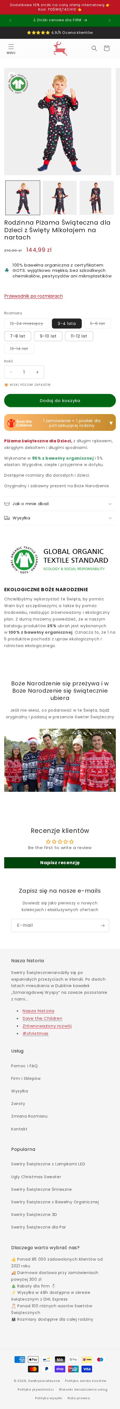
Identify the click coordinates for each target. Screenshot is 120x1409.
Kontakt (19, 1129)
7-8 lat (17, 336)
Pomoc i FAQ (24, 1066)
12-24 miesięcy (29, 324)
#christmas (36, 1033)
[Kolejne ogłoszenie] (110, 20)
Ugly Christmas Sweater (36, 1177)
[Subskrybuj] (102, 925)
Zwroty (18, 1103)
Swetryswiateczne (44, 1381)
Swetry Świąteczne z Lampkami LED (48, 1164)
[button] (11, 48)
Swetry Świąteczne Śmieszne (41, 1189)
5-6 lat (100, 324)
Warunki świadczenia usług (83, 1389)
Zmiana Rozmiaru (29, 1116)
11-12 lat (79, 336)
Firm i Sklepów (25, 1078)
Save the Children (42, 1018)
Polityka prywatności (36, 1389)
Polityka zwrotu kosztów (85, 1381)
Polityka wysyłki (48, 1398)
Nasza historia (38, 1011)
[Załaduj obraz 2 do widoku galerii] (60, 198)
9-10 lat (48, 336)
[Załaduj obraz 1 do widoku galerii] (23, 198)
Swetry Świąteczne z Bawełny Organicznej (55, 1202)
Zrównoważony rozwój (47, 1026)
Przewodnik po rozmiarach (33, 296)
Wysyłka (19, 1091)
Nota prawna (79, 1398)
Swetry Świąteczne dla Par (38, 1227)
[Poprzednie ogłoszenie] (10, 20)
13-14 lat (22, 350)
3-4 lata (67, 323)
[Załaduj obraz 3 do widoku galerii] (97, 198)
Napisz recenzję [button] (60, 862)
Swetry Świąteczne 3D (34, 1214)
